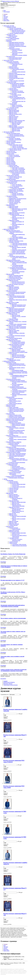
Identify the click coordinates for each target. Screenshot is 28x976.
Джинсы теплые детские (15, 149)
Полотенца (9, 41)
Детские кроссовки (14, 482)
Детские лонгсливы (14, 166)
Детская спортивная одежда (13, 133)
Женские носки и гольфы (12, 302)
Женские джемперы (14, 287)
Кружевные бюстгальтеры (18, 342)
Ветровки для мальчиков (15, 139)
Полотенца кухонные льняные (19, 55)
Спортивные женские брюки (16, 267)
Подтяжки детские (16, 94)
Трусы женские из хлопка (18, 357)
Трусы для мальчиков (17, 185)
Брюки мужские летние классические (15, 401)
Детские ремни (13, 93)
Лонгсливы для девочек (18, 167)
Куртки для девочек (14, 155)
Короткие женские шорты (15, 338)
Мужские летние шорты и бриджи (14, 420)
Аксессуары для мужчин (12, 61)
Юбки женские (10, 358)
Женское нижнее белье (11, 339)
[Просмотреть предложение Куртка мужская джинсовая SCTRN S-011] (7, 834)
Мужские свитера (13, 444)
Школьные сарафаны (14, 226)
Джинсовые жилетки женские (19, 243)
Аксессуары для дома (8, 25)
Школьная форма (10, 205)
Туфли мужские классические (19, 545)
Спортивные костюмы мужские (17, 380)
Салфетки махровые (14, 38)
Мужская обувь (10, 526)
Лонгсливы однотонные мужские (17, 453)
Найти (2, 7)
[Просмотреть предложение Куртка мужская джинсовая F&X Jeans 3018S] (7, 783)
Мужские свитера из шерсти (19, 445)
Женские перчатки (13, 116)
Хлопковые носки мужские (18, 468)
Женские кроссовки (14, 500)
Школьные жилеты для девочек (17, 212)
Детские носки (10, 158)
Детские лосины (10, 157)
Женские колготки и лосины (13, 279)
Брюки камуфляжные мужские (16, 363)
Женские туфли (13, 522)
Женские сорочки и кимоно (16, 348)
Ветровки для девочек (14, 138)
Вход (4, 10)
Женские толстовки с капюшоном (17, 328)
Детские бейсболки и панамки (16, 83)
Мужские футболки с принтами (17, 458)
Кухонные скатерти (11, 39)
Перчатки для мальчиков (18, 92)
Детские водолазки (11, 141)
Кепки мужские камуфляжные (19, 371)
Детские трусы (12, 183)
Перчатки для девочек (17, 91)
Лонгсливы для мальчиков (18, 169)
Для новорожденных (11, 196)
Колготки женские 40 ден (18, 283)
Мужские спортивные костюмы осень (17, 385)
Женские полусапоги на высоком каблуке (18, 509)
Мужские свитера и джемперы (13, 441)
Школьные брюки (13, 207)
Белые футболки (13, 165)
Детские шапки (13, 103)
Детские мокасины (13, 488)
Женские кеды (15, 503)
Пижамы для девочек (17, 193)
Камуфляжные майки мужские (19, 375)
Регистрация (6, 11)
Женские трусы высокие (18, 354)
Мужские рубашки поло (12, 435)
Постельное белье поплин (15, 57)
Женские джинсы (13, 246)
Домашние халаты (10, 34)
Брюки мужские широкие (15, 403)
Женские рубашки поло (12, 320)
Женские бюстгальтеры (15, 340)
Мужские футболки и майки (13, 452)
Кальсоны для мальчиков (18, 188)
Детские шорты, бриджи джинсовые (18, 148)
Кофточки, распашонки (15, 199)
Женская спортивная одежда (13, 260)
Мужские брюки (10, 397)
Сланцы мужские (13, 541)
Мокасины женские (14, 523)
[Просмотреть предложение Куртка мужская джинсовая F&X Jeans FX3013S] (7, 757)
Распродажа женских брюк (15, 278)
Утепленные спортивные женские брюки (18, 272)
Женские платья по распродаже (17, 308)
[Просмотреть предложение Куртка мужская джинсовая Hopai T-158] (7, 910)
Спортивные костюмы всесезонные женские (17, 266)
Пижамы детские (13, 192)
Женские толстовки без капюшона (17, 326)
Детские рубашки (10, 161)
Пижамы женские (16, 347)
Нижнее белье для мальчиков (16, 190)
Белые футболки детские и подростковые (18, 173)
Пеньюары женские (17, 345)
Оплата (5, 18)
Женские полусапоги (14, 507)
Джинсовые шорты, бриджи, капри (17, 238)
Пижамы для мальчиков (18, 194)
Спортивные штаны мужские (16, 386)
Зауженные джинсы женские (19, 249)
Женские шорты (10, 336)
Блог (4, 15)
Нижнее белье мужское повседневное (15, 473)
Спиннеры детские (14, 107)
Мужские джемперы (14, 443)
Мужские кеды (15, 534)
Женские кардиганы (14, 288)
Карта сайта (6, 20)
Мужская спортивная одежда (13, 379)
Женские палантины (17, 128)
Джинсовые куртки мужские (16, 408)
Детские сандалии (13, 489)
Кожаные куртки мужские (15, 416)
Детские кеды (15, 485)
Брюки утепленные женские (16, 275)
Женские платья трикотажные (16, 310)
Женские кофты (10, 285)
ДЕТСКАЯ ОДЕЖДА (8, 132)
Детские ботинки (13, 481)
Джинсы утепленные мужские (16, 409)
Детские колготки (10, 151)
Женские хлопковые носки (18, 306)
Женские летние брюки (15, 276)
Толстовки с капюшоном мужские (17, 450)
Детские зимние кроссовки (18, 484)
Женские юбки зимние (14, 360)
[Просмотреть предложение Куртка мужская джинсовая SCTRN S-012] (7, 808)
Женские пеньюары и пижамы (16, 344)
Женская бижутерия (14, 110)
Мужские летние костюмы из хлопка (15, 418)
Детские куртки (10, 153)
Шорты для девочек (14, 178)
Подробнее (3, 561)
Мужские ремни (13, 73)
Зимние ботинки (16, 529)
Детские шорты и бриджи (12, 175)
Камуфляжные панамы (17, 370)
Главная (5, 14)
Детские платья (10, 160)
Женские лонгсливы (14, 330)
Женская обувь (9, 493)
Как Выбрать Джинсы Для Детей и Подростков (13, 554)
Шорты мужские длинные (18, 425)
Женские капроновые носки (19, 304)
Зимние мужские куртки (15, 415)
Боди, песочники (13, 197)
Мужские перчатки (14, 68)
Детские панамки (16, 87)
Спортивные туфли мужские (19, 544)
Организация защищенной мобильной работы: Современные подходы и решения (13, 606)
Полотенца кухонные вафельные (17, 53)
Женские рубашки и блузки (13, 312)
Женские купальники (11, 290)
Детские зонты (12, 88)
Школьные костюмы (14, 214)
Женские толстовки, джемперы (14, 325)
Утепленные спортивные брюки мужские (18, 392)
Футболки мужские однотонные (17, 462)
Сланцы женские (13, 525)
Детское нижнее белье (11, 182)
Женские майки (13, 331)
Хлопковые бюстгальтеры (18, 343)
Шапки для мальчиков (17, 106)
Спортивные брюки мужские (19, 390)
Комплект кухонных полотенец (17, 50)
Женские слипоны (13, 521)
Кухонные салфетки (11, 37)
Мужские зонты (13, 66)
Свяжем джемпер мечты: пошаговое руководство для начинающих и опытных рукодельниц (13, 670)
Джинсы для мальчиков (18, 147)
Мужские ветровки (11, 404)
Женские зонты (13, 112)
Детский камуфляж (11, 179)
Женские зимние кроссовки (19, 502)
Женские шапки (13, 125)
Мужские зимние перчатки (18, 71)
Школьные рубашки (14, 220)
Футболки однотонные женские (17, 335)
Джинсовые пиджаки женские (19, 244)
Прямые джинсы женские (18, 251)
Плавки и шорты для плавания (13, 476)
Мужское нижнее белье (12, 463)
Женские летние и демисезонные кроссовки (18, 505)
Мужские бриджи (13, 421)
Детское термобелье (14, 187)
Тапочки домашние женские (16, 29)
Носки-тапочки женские (18, 32)
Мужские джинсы (10, 406)
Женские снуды (16, 129)
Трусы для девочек (16, 184)
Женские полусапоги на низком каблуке (18, 511)
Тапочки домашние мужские (16, 33)
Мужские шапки (13, 75)
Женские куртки (10, 294)
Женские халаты (13, 36)
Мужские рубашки (11, 426)
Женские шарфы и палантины (16, 126)
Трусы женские (13, 353)
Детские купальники (11, 152)
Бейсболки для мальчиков (18, 85)
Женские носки (13, 303)
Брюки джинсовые (13, 407)
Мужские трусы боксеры (18, 475)
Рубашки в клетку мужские (16, 431)
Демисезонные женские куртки (17, 295)
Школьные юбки (13, 228)
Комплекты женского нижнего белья (18, 352)
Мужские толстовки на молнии (17, 448)
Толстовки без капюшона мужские (17, 449)
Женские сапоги (13, 515)
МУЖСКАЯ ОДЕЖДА (9, 361)
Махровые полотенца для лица (16, 43)
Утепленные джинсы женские (16, 256)
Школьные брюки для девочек (19, 208)
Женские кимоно (16, 349)
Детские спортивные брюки (16, 134)
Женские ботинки (13, 497)
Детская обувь (9, 480)
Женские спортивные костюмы (16, 261)
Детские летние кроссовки (18, 486)
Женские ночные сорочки (18, 351)
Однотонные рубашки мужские (17, 430)
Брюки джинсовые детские (15, 144)
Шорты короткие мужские (18, 424)
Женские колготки (13, 280)
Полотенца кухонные (14, 48)
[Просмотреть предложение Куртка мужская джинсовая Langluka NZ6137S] (7, 859)
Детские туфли (13, 491)
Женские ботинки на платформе (17, 499)
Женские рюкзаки (16, 123)
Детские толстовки (11, 162)
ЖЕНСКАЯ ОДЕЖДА (9, 229)
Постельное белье (10, 56)
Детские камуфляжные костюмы (17, 180)
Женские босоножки (14, 495)
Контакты (5, 19)
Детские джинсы (10, 143)
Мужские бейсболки (14, 62)
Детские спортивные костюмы (16, 135)
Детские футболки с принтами (16, 170)
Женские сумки (16, 124)
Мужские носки (13, 465)
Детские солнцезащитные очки (16, 97)
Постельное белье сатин (15, 59)
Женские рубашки (13, 319)
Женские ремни (13, 119)
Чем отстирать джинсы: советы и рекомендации (13, 618)
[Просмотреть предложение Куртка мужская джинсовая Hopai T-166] (7, 732)
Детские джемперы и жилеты (13, 142)
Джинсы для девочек (17, 146)
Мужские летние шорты (15, 422)
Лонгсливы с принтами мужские (17, 454)
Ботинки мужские (13, 527)
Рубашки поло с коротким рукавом (17, 324)
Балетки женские (13, 494)
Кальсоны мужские (17, 471)
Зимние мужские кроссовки (19, 532)
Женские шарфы (16, 130)
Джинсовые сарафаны (17, 237)
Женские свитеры (13, 289)
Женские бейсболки (14, 111)
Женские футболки (11, 329)
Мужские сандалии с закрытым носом (17, 540)
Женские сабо (12, 513)
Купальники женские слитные (16, 293)
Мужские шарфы (13, 76)
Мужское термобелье (14, 470)
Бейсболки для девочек (17, 84)
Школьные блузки (13, 206)
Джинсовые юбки (13, 239)
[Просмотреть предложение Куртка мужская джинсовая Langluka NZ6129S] (7, 706)
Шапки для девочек (17, 105)
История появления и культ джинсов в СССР (12, 580)
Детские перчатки (13, 89)
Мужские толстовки (11, 447)
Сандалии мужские (14, 538)
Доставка (5, 16)
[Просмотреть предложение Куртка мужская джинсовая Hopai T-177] (7, 885)
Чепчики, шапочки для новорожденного (14, 203)
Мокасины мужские (14, 530)
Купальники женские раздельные (17, 292)
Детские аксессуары (11, 82)
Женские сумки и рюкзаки (15, 121)
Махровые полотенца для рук (16, 44)
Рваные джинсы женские (18, 252)
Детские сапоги (13, 490)
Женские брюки (10, 274)
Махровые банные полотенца (16, 42)
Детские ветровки (10, 137)
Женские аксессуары (11, 109)
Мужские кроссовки (14, 531)
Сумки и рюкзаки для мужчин (16, 80)
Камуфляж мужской (11, 362)
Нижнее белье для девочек (15, 189)
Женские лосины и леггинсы (16, 284)
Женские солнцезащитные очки (17, 120)
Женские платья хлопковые (16, 311)
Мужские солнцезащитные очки (17, 74)
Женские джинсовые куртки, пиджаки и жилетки (16, 241)
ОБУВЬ (5, 479)
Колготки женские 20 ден (18, 281)
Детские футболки (10, 164)
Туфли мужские (13, 543)
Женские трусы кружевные (18, 356)
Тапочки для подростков (15, 28)
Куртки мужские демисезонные (17, 417)
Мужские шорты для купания (16, 477)
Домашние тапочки (11, 27)
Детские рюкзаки (13, 96)
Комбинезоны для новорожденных (17, 198)
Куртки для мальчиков (14, 156)
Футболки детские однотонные (17, 171)
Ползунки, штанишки (14, 201)
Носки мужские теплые (18, 467)
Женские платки (13, 117)
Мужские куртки (10, 413)
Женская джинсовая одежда (13, 230)
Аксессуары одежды (8, 60)
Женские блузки (13, 313)
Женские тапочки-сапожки (18, 30)
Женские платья (10, 307)
